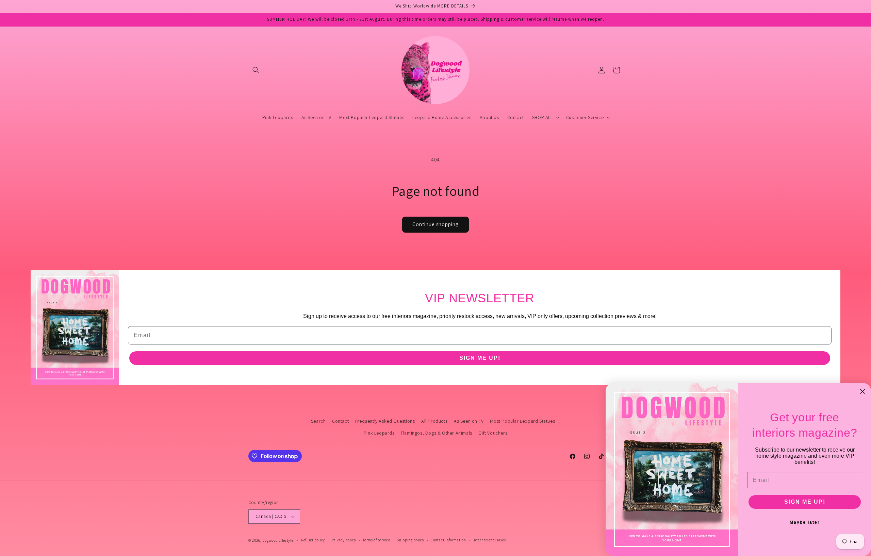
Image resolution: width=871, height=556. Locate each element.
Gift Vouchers (492, 433)
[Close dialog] (862, 391)
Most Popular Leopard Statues (522, 421)
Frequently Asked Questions (385, 421)
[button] (255, 70)
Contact (340, 421)
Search (318, 421)
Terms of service (376, 540)
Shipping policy (410, 540)
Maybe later (805, 522)
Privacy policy (344, 540)
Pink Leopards (379, 433)
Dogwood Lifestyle (278, 540)
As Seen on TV (469, 421)
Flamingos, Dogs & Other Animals (436, 433)
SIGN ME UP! (479, 358)
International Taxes (489, 540)
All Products (434, 421)
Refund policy (313, 540)
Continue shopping (435, 224)
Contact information (448, 540)
